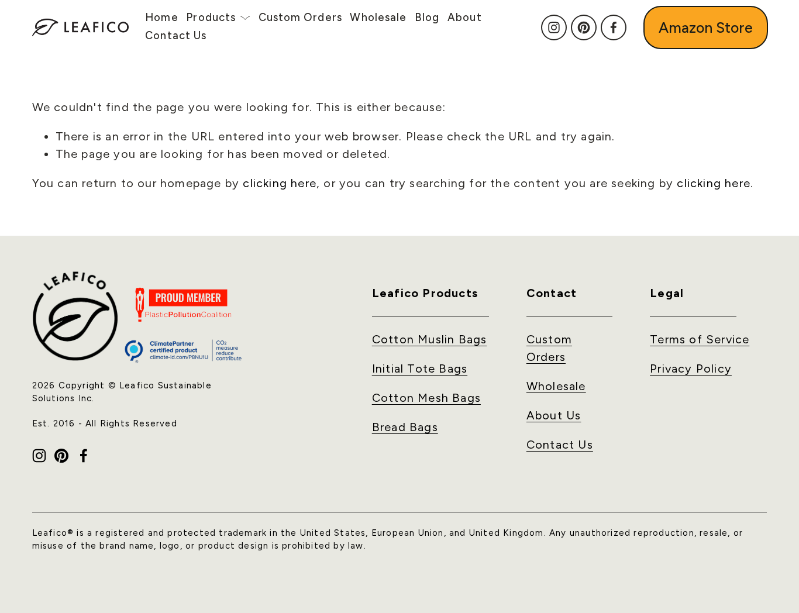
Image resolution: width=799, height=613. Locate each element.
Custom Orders (300, 17)
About (464, 17)
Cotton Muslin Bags (429, 339)
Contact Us (175, 35)
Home (161, 17)
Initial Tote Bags (419, 368)
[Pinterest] (584, 27)
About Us (553, 415)
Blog (427, 17)
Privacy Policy (691, 368)
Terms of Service (699, 339)
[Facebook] (613, 27)
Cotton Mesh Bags (426, 398)
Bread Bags (405, 427)
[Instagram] (554, 27)
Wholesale (378, 17)
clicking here (279, 183)
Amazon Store (706, 27)
